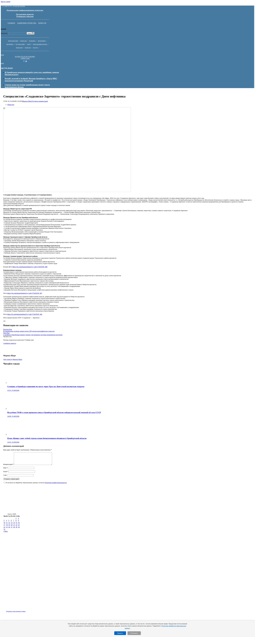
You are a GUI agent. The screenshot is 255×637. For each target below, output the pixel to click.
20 (11, 525)
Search (29, 33)
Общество (23, 41)
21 (14, 525)
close (2, 55)
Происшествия (13, 41)
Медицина (10, 44)
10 (4, 523)
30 (19, 527)
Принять (120, 633)
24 (4, 527)
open (2, 63)
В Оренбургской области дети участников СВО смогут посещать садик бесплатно (38, 492)
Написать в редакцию (25, 56)
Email (5, 471)
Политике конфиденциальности (56, 482)
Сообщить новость (9, 343)
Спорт (29, 44)
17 (4, 525)
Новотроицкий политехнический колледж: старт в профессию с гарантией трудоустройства (43, 498)
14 (14, 523)
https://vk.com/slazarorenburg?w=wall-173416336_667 (24, 293)
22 (16, 525)
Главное (11, 23)
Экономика (42, 41)
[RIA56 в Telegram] (24, 61)
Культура (28, 47)
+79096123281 (25, 58)
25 (7, 527)
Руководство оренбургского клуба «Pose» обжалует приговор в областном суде (37, 504)
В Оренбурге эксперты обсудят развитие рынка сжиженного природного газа (105, 504)
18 (7, 525)
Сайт (5, 475)
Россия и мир (20, 44)
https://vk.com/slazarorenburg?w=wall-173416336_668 (29, 267)
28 (14, 527)
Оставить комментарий (40, 101)
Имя (5, 468)
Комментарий (8, 464)
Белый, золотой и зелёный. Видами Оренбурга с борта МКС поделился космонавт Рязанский (31, 79)
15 (16, 523)
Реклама (23, 610)
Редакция (14, 610)
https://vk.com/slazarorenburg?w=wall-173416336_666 (24, 314)
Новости (42, 23)
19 (9, 525)
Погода (35, 47)
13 (11, 523)
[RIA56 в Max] (26, 61)
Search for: (4, 33)
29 (16, 527)
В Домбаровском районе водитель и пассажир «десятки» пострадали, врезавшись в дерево (42, 510)
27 (11, 527)
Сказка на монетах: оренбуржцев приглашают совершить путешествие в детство (118, 498)
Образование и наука (40, 44)
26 (9, 527)
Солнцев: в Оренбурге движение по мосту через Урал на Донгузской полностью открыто (112, 492)
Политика (32, 41)
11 (7, 523)
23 (19, 525)
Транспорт (19, 47)
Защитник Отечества (26, 23)
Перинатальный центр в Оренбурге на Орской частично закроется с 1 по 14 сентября (190, 498)
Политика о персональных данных (16, 611)
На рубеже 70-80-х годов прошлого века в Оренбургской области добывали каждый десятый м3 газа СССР (198, 492)
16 (19, 523)
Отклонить (134, 633)
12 (9, 523)
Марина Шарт (27, 101)
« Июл (5, 531)
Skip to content (5, 1)
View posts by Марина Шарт (12, 359)
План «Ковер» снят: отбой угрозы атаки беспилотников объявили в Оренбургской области (178, 504)
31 (4, 529)
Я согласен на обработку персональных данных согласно (36, 482)
